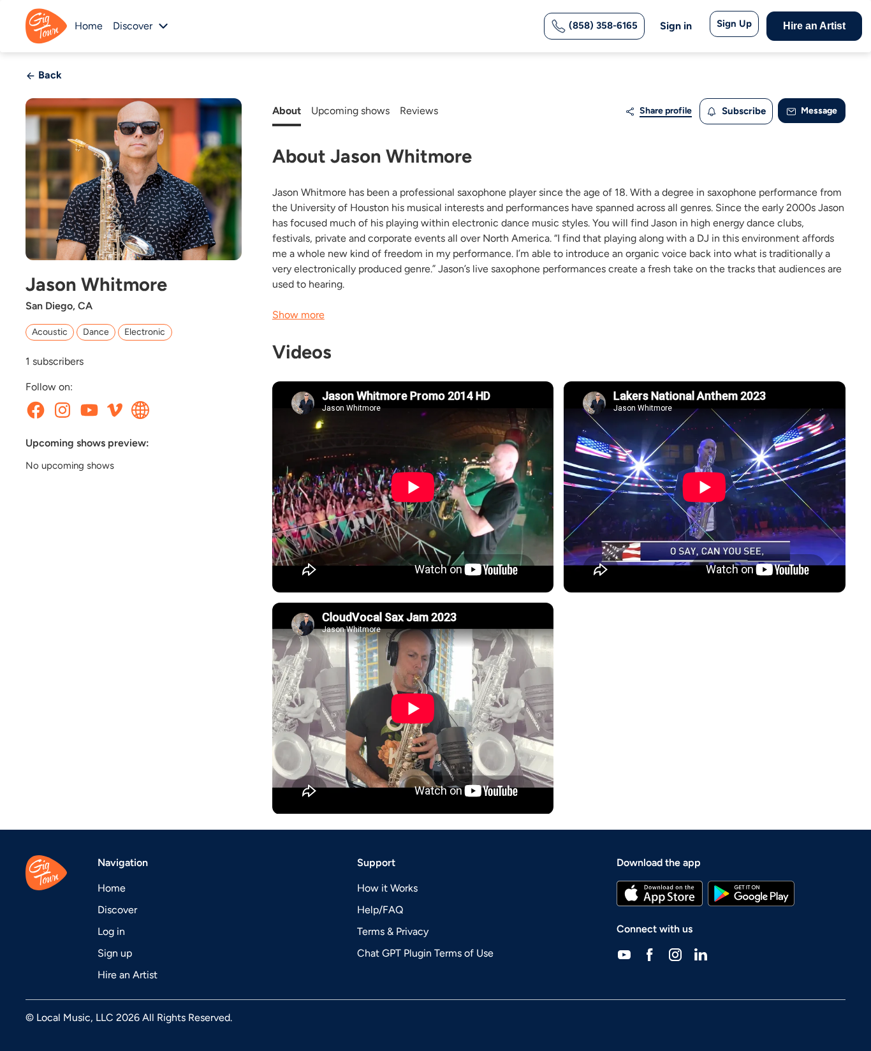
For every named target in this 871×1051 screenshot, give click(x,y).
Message (818, 110)
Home (89, 26)
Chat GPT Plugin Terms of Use (425, 953)
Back (49, 75)
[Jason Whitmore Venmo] (115, 410)
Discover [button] (132, 26)
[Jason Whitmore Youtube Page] (89, 410)
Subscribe (742, 111)
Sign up (115, 953)
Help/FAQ (380, 910)
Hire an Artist (814, 25)
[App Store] (659, 893)
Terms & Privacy (392, 931)
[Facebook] (649, 954)
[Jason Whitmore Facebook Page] (36, 410)
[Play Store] (751, 893)
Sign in (676, 26)
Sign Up (734, 23)
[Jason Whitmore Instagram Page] (62, 410)
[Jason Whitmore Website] (140, 410)
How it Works (387, 888)
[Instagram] (675, 954)
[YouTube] (624, 954)
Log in (111, 931)
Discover (117, 910)
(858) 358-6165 (602, 25)
